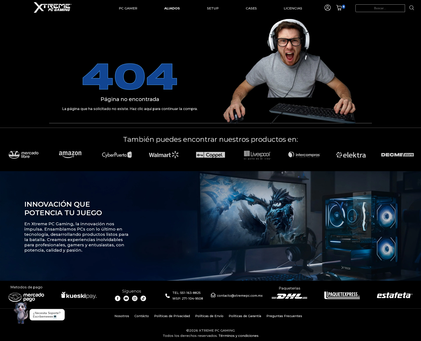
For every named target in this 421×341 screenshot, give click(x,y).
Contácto (141, 316)
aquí (148, 109)
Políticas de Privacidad (172, 316)
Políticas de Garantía (245, 316)
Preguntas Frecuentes (284, 316)
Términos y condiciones (238, 336)
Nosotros (121, 316)
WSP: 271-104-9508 (187, 298)
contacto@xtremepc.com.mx (240, 296)
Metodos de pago (26, 287)
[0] (339, 9)
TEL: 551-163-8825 (186, 293)
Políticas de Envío (209, 316)
